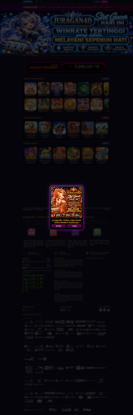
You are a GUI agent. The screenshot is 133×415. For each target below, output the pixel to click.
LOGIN (74, 226)
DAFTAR (58, 226)
